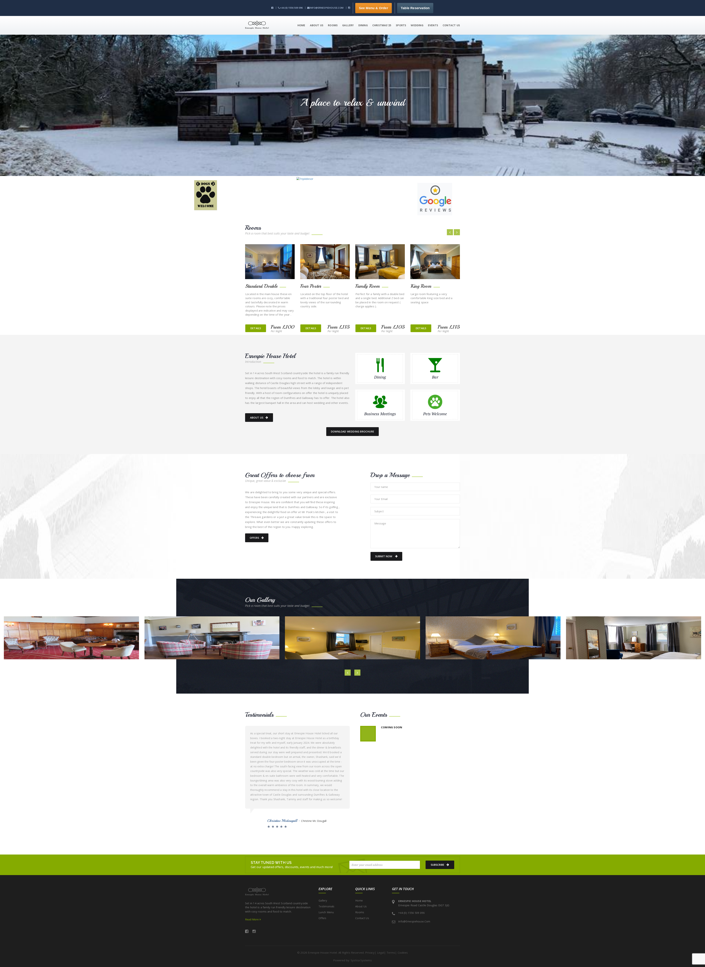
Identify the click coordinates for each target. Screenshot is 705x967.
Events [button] (433, 25)
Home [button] (301, 25)
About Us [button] (316, 25)
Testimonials (327, 906)
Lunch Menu (326, 912)
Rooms (359, 912)
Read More (252, 919)
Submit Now (384, 556)
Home (359, 900)
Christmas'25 (381, 25)
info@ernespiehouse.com (327, 7)
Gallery (323, 900)
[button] (10, 105)
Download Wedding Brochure (352, 431)
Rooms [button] (333, 25)
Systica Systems (361, 960)
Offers (254, 537)
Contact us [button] (451, 25)
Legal (380, 952)
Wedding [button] (417, 25)
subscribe (437, 864)
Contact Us (362, 918)
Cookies (403, 952)
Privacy (370, 952)
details (255, 328)
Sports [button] (401, 25)
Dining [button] (363, 25)
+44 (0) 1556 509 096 (291, 7)
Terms (390, 952)
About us (256, 417)
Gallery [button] (348, 25)
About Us (361, 906)
